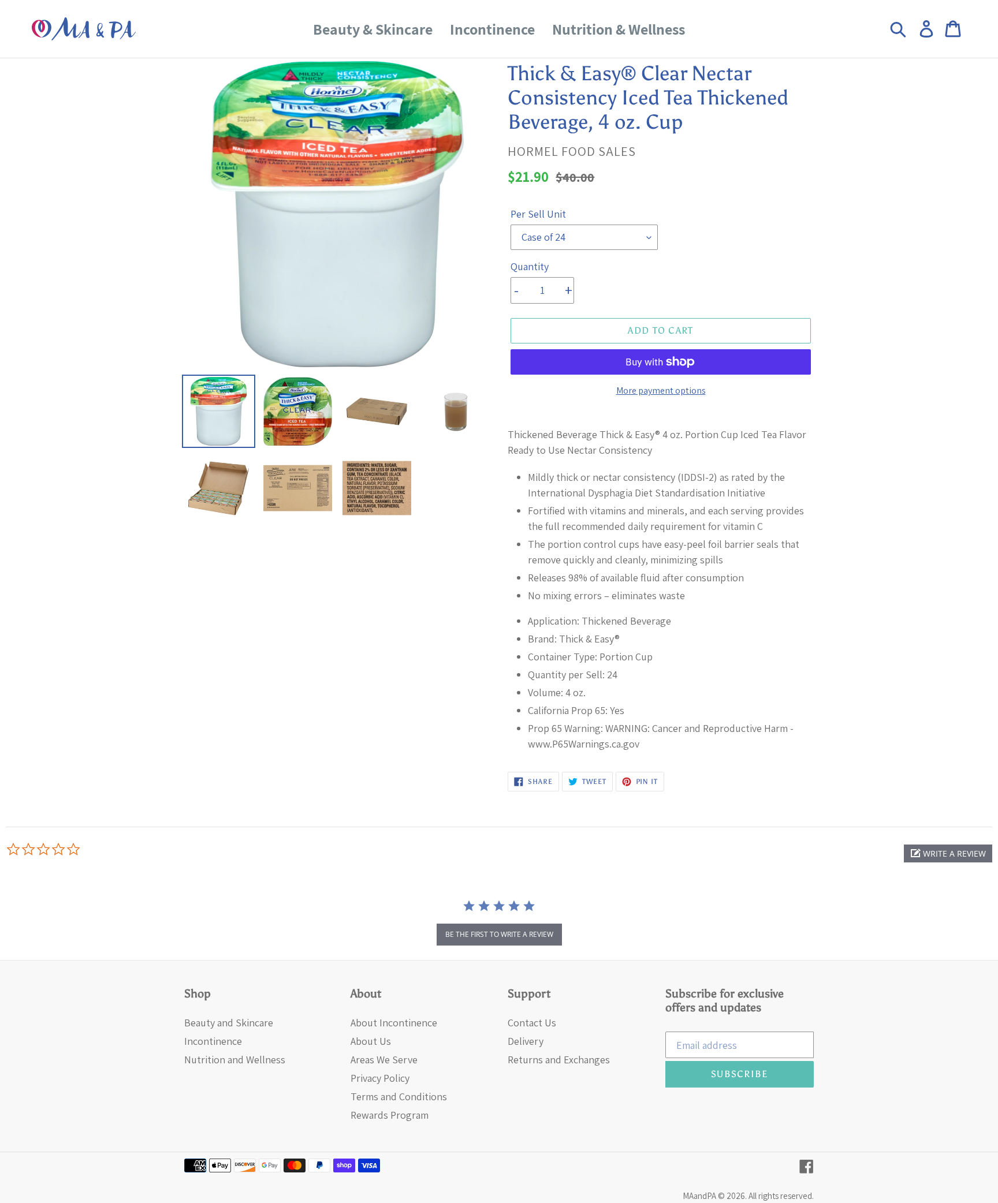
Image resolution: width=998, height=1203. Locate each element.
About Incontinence (394, 1022)
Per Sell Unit (538, 214)
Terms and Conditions (399, 1096)
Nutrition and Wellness (234, 1059)
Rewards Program (390, 1115)
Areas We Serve (384, 1059)
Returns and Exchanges (559, 1059)
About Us (371, 1041)
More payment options (661, 390)
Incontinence (213, 1041)
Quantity (530, 266)
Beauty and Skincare (228, 1022)
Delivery (525, 1041)
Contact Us (532, 1022)
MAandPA (699, 1195)
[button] (948, 853)
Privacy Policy (380, 1078)
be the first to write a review (499, 934)
